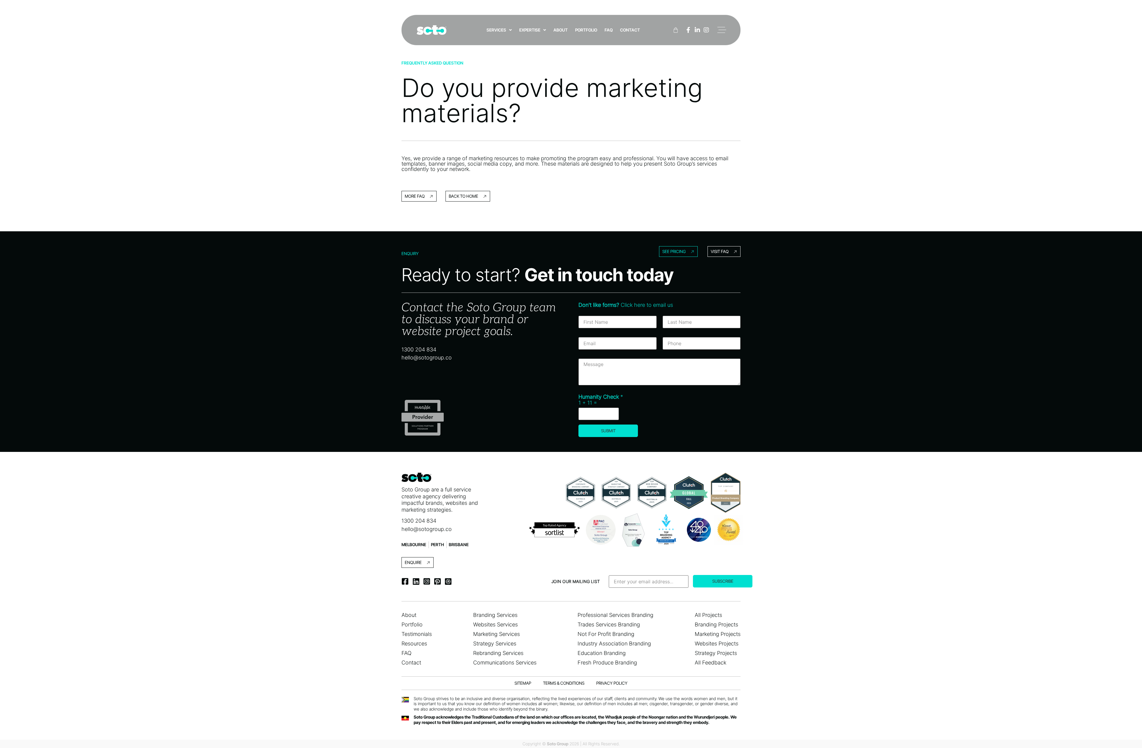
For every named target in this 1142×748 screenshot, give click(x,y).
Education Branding (602, 653)
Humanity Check (600, 397)
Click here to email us (625, 305)
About (560, 29)
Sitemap (522, 683)
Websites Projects (716, 643)
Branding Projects (716, 624)
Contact (630, 29)
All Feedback (710, 662)
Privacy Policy (612, 683)
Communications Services (505, 662)
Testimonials (416, 634)
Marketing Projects (718, 634)
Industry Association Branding (614, 643)
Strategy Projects (716, 653)
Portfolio (586, 29)
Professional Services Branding (615, 615)
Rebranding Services (498, 653)
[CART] (676, 30)
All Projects (708, 615)
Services (496, 29)
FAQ (609, 29)
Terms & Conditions (563, 683)
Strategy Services (494, 643)
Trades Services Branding (609, 624)
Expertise (529, 29)
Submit (608, 430)
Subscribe (722, 581)
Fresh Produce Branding (607, 662)
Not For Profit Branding (606, 634)
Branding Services (495, 615)
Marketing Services (496, 634)
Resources (414, 643)
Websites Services (495, 624)
